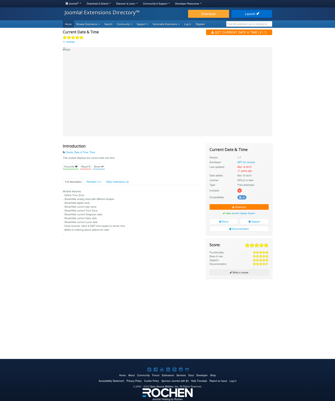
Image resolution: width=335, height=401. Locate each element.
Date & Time (81, 152)
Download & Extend (98, 3)
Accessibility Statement (111, 381)
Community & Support (155, 3)
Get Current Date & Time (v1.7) (240, 32)
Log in (187, 24)
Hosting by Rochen (167, 399)
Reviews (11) (94, 181)
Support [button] (141, 24)
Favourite (69, 166)
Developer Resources (187, 3)
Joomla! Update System (243, 213)
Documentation (240, 229)
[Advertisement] (239, 304)
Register (200, 24)
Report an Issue (218, 381)
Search (108, 24)
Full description (73, 181)
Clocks (69, 152)
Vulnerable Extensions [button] (165, 24)
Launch (250, 14)
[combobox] (249, 24)
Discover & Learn (126, 3)
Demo (225, 221)
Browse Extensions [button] (87, 24)
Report (85, 166)
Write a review (240, 272)
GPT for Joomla (246, 162)
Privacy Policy (134, 381)
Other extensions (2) (117, 181)
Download (208, 14)
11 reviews (69, 41)
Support (255, 221)
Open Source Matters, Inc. (164, 386)
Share (97, 166)
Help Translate (199, 381)
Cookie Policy (151, 381)
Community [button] (123, 24)
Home (68, 24)
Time (92, 152)
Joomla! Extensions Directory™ (102, 12)
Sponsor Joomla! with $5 (175, 381)
